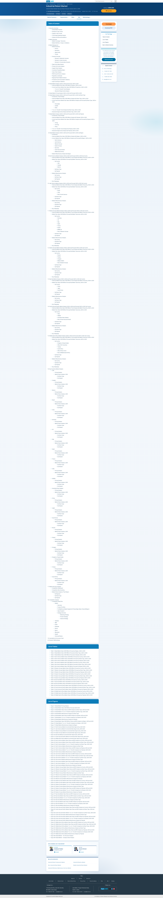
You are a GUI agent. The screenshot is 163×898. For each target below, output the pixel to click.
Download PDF (108, 28)
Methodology (86, 17)
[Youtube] (114, 888)
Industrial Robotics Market (79, 862)
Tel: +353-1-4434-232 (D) (77, 891)
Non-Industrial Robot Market (54, 865)
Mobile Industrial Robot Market (80, 865)
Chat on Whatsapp (108, 68)
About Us (72, 878)
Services (80, 878)
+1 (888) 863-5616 (108, 76)
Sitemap (112, 881)
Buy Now (109, 10)
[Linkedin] (112, 888)
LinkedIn (57, 852)
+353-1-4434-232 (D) (108, 73)
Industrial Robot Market (61, 4)
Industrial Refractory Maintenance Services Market (59, 868)
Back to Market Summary (108, 44)
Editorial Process (109, 59)
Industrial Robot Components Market (56, 862)
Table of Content (106, 36)
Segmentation (63, 17)
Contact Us (88, 878)
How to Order (51, 881)
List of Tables (105, 39)
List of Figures (106, 42)
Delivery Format (60, 881)
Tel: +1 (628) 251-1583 (50, 891)
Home (47, 4)
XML (108, 881)
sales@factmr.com (107, 79)
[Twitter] (110, 888)
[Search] (111, 1)
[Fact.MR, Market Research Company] (50, 1)
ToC (79, 17)
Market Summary (51, 17)
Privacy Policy (82, 881)
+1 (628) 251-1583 (108, 71)
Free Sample (109, 24)
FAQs (72, 17)
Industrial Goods (52, 4)
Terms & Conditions (93, 881)
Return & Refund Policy (72, 881)
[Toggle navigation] (115, 1)
